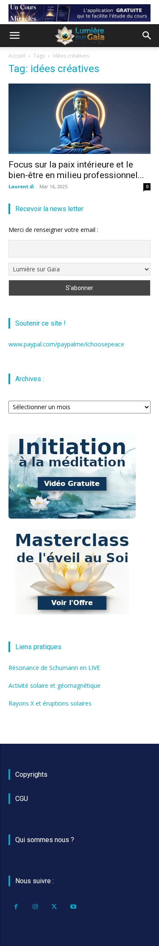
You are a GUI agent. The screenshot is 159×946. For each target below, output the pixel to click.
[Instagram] (35, 906)
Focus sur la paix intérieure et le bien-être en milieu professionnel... (76, 169)
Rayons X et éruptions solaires (50, 703)
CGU (21, 799)
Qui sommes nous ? (44, 840)
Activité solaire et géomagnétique (54, 685)
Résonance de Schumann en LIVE (54, 668)
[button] (14, 35)
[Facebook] (15, 906)
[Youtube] (73, 906)
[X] (54, 906)
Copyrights (31, 774)
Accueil (16, 55)
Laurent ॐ (20, 186)
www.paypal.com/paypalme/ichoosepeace (66, 344)
